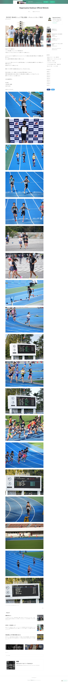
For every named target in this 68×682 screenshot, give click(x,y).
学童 (53, 60)
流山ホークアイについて (36, 11)
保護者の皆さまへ (8, 615)
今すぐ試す (46, 1)
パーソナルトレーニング (51, 62)
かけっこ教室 (56, 57)
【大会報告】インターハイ (56, 38)
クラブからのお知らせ (51, 64)
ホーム (29, 11)
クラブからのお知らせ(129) (8, 605)
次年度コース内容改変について (10, 625)
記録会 (59, 64)
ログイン (52, 1)
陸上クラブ (49, 66)
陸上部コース (49, 57)
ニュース (55, 66)
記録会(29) (13, 605)
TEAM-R (49, 60)
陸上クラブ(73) (17, 605)
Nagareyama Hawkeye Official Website (34, 8)
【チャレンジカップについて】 (56, 48)
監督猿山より (49, 58)
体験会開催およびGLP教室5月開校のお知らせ (13, 634)
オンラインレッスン (57, 58)
